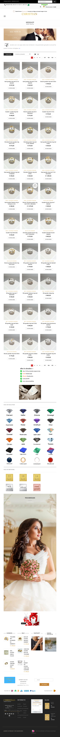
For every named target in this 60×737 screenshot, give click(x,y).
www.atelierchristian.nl (12, 711)
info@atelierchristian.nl (12, 710)
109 (52, 57)
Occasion (25, 706)
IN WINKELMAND (30, 209)
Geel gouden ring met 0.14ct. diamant (30, 82)
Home (27, 24)
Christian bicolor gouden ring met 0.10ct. (11, 142)
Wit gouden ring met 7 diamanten (11, 293)
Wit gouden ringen (30, 261)
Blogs (47, 700)
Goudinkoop (20, 708)
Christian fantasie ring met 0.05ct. (30, 173)
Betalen (43, 731)
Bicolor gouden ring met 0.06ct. (12, 353)
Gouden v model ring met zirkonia (11, 112)
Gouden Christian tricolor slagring (48, 233)
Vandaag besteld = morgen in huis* (11, 1)
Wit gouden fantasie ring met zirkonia (30, 293)
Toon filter (8, 54)
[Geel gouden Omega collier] (6, 652)
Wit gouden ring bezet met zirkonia (30, 263)
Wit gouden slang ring (48, 293)
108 (48, 57)
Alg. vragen (19, 710)
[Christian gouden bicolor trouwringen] (20, 650)
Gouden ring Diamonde (11, 232)
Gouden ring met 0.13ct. (48, 111)
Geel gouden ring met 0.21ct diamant (12, 82)
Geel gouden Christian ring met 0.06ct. (48, 142)
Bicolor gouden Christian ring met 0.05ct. (11, 263)
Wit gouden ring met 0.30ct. (30, 323)
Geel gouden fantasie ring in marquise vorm (12, 203)
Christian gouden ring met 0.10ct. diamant (30, 142)
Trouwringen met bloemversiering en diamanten (14, 640)
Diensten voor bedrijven (53, 715)
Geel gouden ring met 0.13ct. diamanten (48, 173)
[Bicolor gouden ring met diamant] (20, 638)
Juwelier (19, 704)
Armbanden (25, 708)
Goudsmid (19, 706)
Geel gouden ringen (12, 79)
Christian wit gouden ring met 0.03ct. (48, 354)
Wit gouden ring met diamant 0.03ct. (48, 263)
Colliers (24, 713)
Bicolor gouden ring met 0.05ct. (48, 81)
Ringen (24, 704)
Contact (19, 717)
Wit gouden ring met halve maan (11, 324)
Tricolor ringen (48, 230)
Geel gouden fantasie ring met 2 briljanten (11, 173)
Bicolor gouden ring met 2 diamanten (30, 112)
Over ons (37, 731)
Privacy (47, 731)
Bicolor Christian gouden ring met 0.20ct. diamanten (30, 203)
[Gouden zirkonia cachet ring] (6, 663)
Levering (53, 731)
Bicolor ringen (48, 200)
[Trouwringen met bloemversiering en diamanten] (6, 638)
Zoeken (54, 1)
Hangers (25, 710)
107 (45, 57)
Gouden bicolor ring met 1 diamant (48, 203)
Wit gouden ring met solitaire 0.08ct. (30, 354)
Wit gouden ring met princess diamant (48, 324)
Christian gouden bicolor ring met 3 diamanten (30, 233)
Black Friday (52, 703)
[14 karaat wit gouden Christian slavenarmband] (20, 662)
